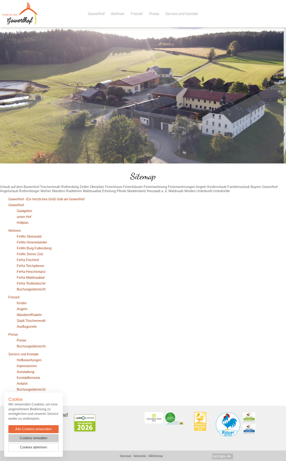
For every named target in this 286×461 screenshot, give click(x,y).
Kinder (22, 303)
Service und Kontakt (181, 14)
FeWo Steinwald (29, 236)
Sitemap (158, 455)
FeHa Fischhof (28, 260)
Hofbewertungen (29, 360)
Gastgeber (24, 211)
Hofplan (22, 222)
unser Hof (24, 217)
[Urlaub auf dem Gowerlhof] (19, 9)
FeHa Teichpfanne (30, 266)
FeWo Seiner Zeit (30, 254)
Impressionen (27, 366)
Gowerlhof (96, 14)
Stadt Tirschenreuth (31, 320)
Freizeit (137, 14)
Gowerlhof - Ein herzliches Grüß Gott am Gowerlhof (46, 199)
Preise (154, 14)
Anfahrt (22, 383)
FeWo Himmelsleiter (32, 242)
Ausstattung (25, 372)
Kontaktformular (28, 377)
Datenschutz (140, 455)
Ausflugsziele (27, 326)
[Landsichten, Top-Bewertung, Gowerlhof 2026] (85, 423)
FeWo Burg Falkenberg (34, 248)
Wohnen (118, 14)
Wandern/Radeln (29, 315)
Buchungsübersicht (31, 289)
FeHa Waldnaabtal (31, 277)
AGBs (151, 455)
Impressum (125, 455)
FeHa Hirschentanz (31, 271)
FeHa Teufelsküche (31, 283)
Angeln (22, 309)
